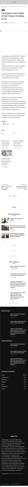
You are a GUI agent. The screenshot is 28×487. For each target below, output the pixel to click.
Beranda (3, 6)
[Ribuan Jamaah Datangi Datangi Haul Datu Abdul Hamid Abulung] (6, 135)
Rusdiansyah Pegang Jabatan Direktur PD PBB (21, 188)
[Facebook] (7, 26)
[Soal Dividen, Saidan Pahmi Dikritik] (5, 220)
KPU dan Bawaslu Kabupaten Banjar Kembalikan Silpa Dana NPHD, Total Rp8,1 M (17, 235)
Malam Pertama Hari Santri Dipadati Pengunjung (6, 188)
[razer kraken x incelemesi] (14, 486)
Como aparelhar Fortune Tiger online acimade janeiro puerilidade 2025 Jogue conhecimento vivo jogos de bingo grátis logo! (17, 295)
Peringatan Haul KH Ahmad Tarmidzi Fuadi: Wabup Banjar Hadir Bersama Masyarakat (6, 161)
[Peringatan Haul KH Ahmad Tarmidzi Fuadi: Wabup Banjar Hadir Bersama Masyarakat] (6, 153)
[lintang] (2, 22)
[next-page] (5, 241)
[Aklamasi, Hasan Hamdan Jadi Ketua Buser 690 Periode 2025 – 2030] (5, 227)
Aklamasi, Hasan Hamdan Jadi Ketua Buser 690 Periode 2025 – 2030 (18, 227)
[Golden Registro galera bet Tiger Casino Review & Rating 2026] (5, 276)
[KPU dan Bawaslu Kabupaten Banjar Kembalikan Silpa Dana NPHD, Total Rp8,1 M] (5, 235)
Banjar (7, 6)
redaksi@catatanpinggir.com (16, 473)
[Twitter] (11, 26)
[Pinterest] (14, 26)
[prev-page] (2, 241)
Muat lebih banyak (13, 303)
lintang (6, 22)
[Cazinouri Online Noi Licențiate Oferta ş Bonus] (5, 268)
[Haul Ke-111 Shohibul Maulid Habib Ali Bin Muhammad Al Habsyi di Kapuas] (18, 135)
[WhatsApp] (18, 26)
